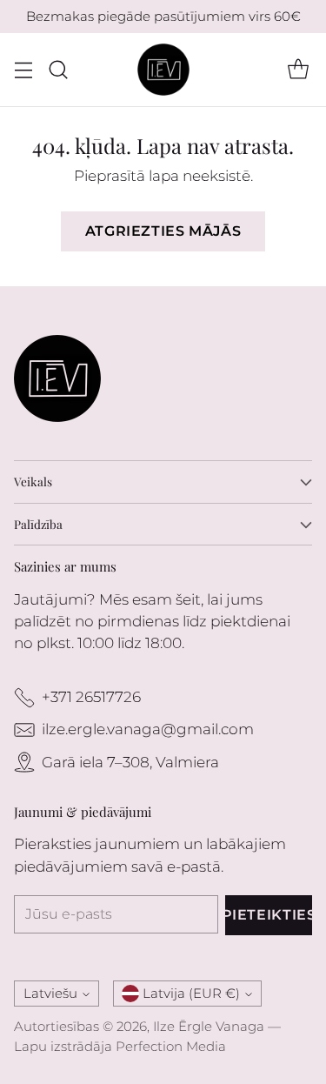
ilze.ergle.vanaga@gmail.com (148, 729)
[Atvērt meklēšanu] (58, 70)
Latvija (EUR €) (191, 993)
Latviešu (50, 993)
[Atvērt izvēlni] (23, 70)
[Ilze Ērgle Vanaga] (163, 70)
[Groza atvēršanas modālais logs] (298, 70)
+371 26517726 (91, 697)
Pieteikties (268, 915)
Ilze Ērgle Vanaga (208, 1026)
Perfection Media (171, 1046)
